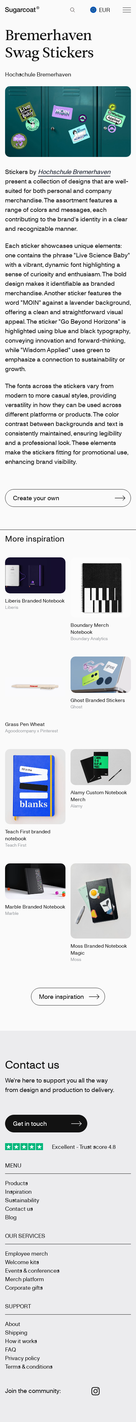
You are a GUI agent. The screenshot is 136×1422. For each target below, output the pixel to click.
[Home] (22, 9)
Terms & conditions (29, 1366)
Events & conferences (32, 1270)
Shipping (16, 1332)
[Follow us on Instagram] (95, 1391)
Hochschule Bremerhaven (74, 172)
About (12, 1323)
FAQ (10, 1349)
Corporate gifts (24, 1287)
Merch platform (24, 1278)
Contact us (19, 1208)
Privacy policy (22, 1357)
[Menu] (127, 10)
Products (16, 1182)
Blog (10, 1217)
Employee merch (26, 1253)
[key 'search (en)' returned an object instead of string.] (72, 10)
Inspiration (18, 1191)
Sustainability (22, 1200)
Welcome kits (22, 1261)
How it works (21, 1340)
